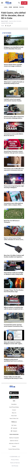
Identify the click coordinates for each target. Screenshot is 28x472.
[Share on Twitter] (8, 25)
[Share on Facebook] (5, 25)
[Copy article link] (10, 25)
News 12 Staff (4, 21)
